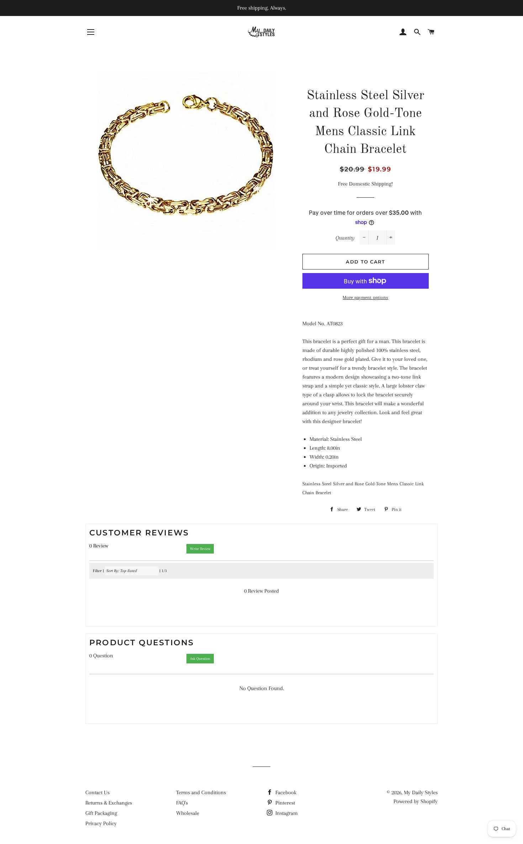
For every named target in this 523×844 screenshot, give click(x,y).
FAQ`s (182, 803)
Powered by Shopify (415, 801)
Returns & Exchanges (108, 803)
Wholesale (187, 813)
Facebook (285, 792)
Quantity (345, 238)
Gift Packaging (101, 813)
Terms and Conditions (201, 792)
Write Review (200, 548)
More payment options (365, 297)
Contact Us (97, 792)
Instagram (286, 813)
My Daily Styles (421, 792)
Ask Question (200, 658)
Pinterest (284, 803)
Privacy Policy (101, 823)
